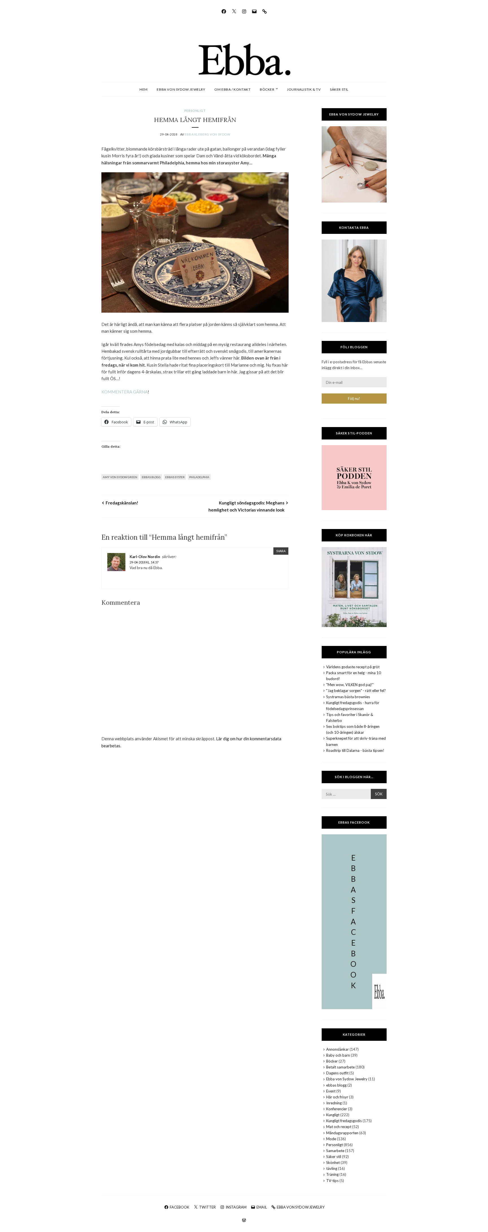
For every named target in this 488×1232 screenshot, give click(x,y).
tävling (331, 1168)
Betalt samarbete (340, 1067)
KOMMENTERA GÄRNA (124, 391)
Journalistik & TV (304, 89)
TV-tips (332, 1180)
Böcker (267, 89)
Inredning (334, 1103)
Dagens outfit (337, 1073)
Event (331, 1091)
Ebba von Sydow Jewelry (181, 89)
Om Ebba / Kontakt (232, 89)
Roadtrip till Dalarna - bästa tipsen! (355, 750)
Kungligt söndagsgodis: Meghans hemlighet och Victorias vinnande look (246, 506)
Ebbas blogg (151, 477)
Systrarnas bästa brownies (348, 697)
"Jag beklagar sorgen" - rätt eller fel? (356, 690)
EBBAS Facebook (354, 822)
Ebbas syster (175, 477)
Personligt (195, 110)
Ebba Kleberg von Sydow (207, 134)
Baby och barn (338, 1055)
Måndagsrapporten (342, 1133)
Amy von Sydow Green (120, 477)
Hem (144, 89)
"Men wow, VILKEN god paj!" (350, 684)
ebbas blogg (336, 1085)
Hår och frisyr (337, 1097)
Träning (332, 1174)
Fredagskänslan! (122, 502)
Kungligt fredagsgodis (344, 1120)
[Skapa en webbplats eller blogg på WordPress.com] (244, 1220)
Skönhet (333, 1162)
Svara (281, 551)
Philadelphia (199, 477)
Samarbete (335, 1150)
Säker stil (339, 89)
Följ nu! (354, 398)
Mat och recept (338, 1126)
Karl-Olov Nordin (145, 556)
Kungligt (332, 1115)
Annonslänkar (337, 1049)
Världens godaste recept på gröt (353, 667)
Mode (331, 1139)
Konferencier (336, 1109)
